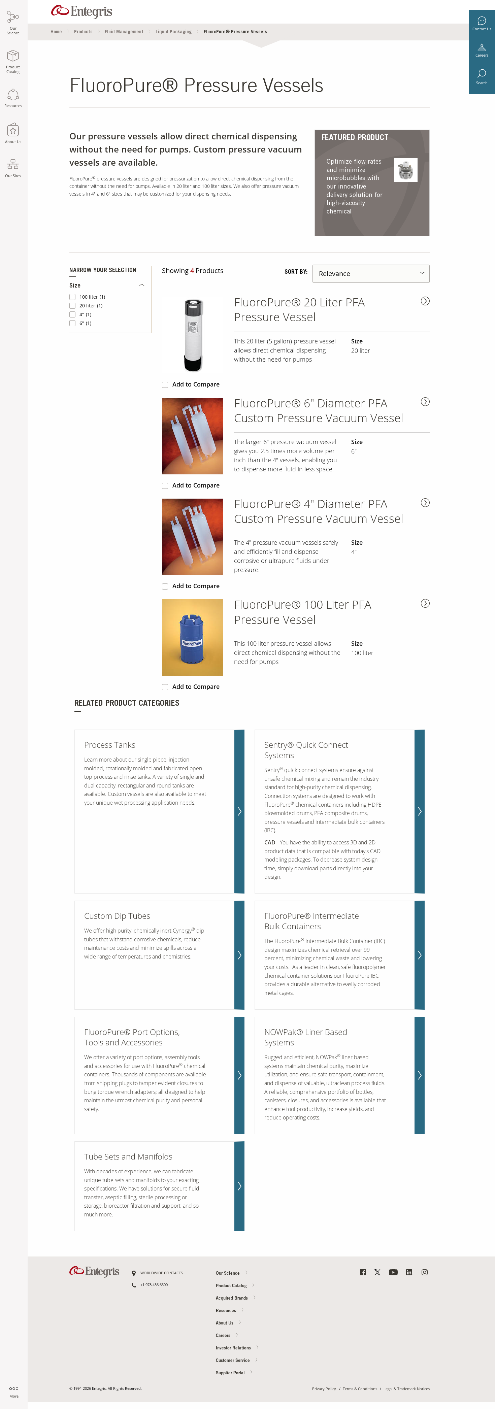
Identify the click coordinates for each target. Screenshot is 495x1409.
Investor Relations (234, 1348)
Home (56, 32)
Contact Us (481, 29)
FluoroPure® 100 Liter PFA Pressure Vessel (302, 612)
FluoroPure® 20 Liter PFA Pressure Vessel (299, 310)
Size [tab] (74, 286)
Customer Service (233, 1360)
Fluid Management (124, 32)
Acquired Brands (232, 1299)
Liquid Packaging (174, 32)
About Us (225, 1323)
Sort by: (296, 272)
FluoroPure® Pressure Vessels (235, 32)
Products (83, 32)
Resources (226, 1311)
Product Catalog (232, 1286)
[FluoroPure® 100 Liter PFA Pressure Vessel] (195, 637)
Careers (481, 55)
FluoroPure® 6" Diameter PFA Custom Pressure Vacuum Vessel (318, 411)
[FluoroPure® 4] (195, 537)
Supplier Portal (231, 1373)
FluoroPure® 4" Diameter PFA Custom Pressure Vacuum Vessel (318, 511)
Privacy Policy (324, 1389)
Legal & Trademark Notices (407, 1389)
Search (482, 82)
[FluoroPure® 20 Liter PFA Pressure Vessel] (195, 335)
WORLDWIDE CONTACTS (161, 1273)
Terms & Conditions (360, 1389)
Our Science (228, 1274)
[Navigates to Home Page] (81, 10)
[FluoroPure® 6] (195, 436)
